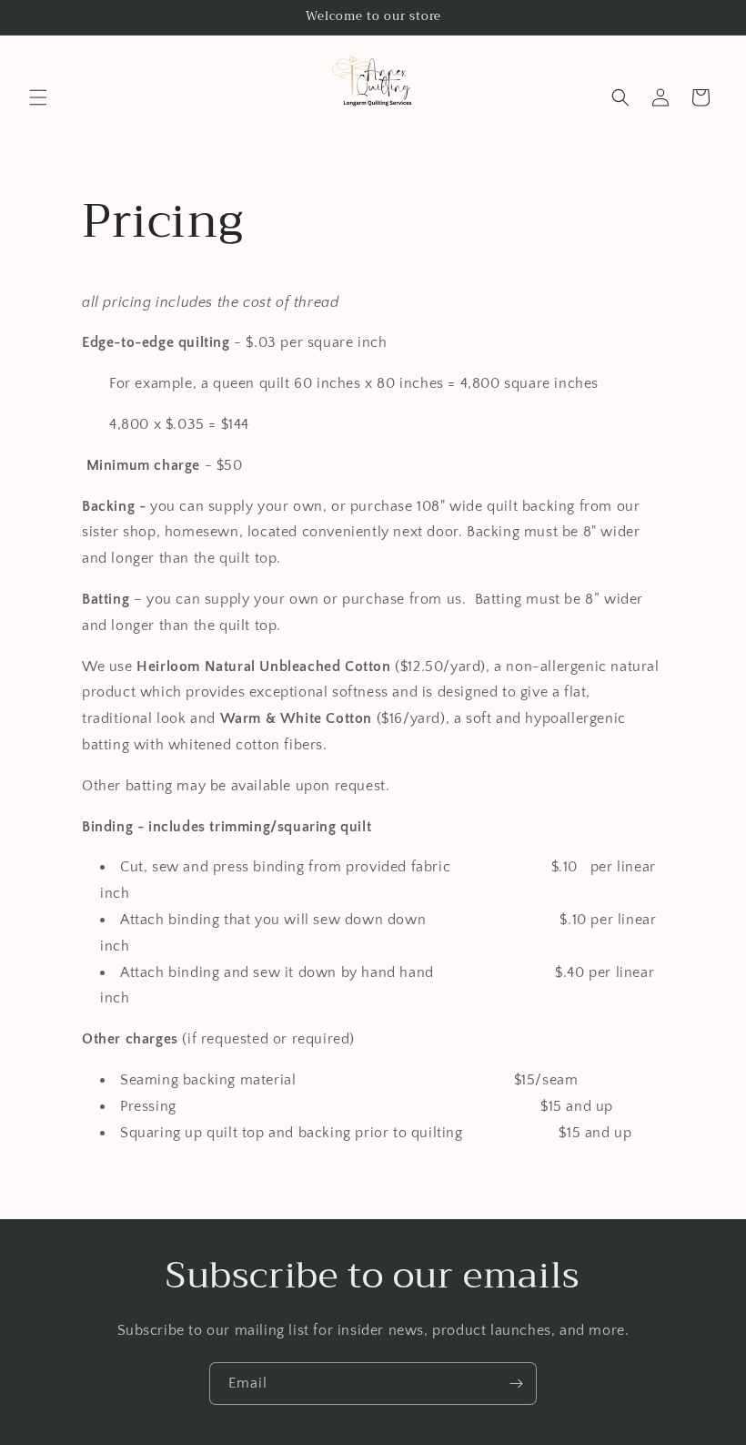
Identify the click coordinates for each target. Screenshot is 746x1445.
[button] (38, 97)
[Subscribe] (516, 1383)
